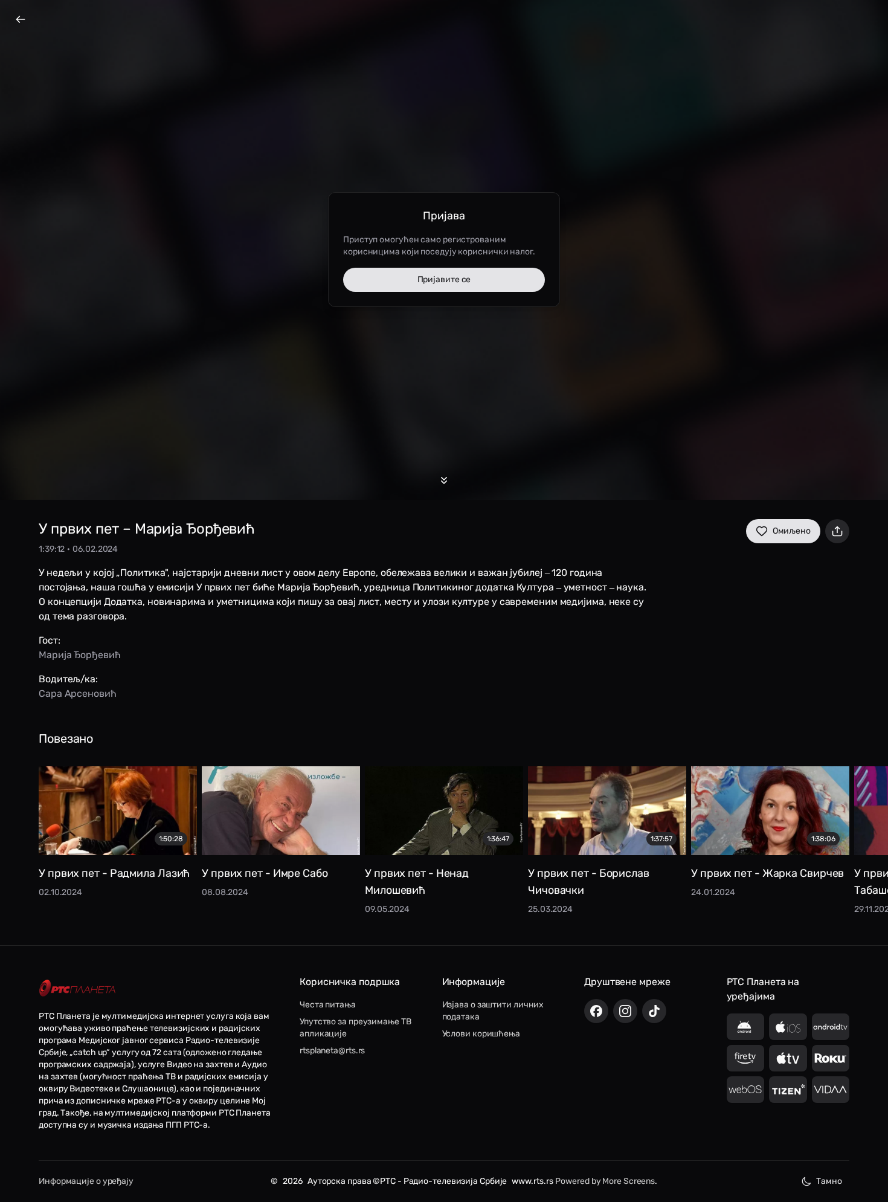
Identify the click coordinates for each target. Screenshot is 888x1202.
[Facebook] (596, 1011)
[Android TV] (831, 1026)
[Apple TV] (788, 1058)
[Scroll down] (444, 480)
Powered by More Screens (605, 1181)
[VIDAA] (831, 1089)
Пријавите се (444, 279)
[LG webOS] (746, 1089)
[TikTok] (654, 1011)
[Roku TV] (831, 1058)
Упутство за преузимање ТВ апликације (355, 1027)
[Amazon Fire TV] (746, 1058)
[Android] (746, 1026)
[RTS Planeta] (77, 988)
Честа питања (328, 1005)
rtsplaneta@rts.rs (332, 1050)
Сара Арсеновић (78, 693)
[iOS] (788, 1026)
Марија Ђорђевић (80, 655)
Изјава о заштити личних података (493, 1011)
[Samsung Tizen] (788, 1089)
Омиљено (792, 531)
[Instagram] (625, 1011)
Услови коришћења (481, 1034)
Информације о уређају (86, 1181)
